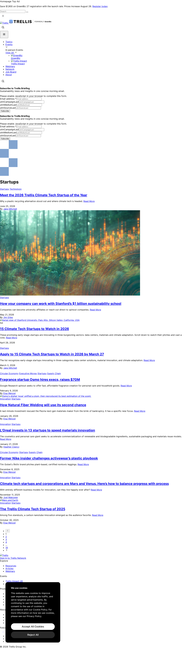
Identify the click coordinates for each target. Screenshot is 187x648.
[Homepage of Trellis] (4, 555)
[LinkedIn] (1, 631)
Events (8, 44)
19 (6, 547)
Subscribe (5, 111)
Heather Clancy (11, 446)
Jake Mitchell (10, 208)
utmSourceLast (8, 107)
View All (10, 52)
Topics (8, 41)
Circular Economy (9, 373)
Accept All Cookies (33, 626)
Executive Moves (28, 373)
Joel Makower (10, 497)
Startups (4, 189)
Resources (10, 565)
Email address (8, 98)
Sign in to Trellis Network (13, 558)
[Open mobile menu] (4, 34)
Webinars (10, 66)
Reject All (32, 634)
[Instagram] (5, 631)
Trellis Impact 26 (14, 581)
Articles (9, 568)
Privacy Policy (34, 616)
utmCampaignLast (9, 101)
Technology (16, 189)
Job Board (10, 71)
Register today (99, 6)
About (8, 74)
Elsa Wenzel (9, 393)
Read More (89, 201)
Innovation (5, 398)
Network (9, 69)
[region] (32, 612)
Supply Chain (54, 373)
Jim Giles (8, 317)
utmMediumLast (8, 104)
